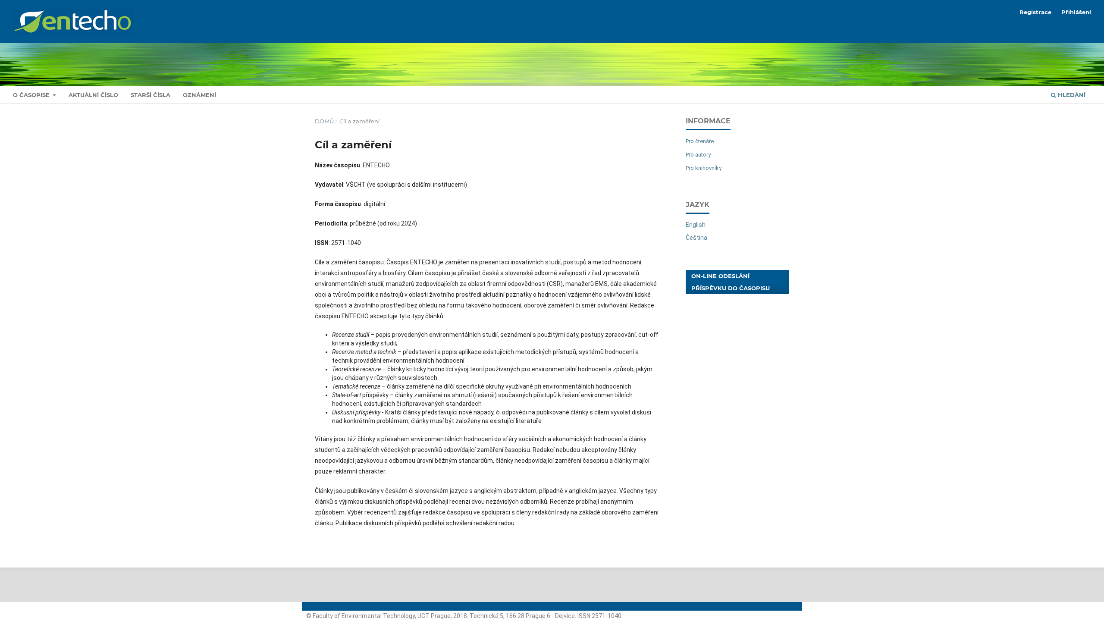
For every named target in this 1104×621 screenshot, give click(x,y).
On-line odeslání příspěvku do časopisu (730, 282)
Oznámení (199, 94)
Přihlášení (1076, 12)
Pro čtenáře (700, 141)
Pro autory (698, 154)
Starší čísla (150, 94)
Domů (324, 121)
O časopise (32, 94)
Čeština (696, 237)
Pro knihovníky (703, 168)
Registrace (1035, 12)
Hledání (1070, 94)
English (696, 224)
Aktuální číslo (93, 94)
